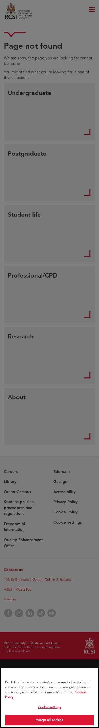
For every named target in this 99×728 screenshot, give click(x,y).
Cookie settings (49, 707)
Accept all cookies (49, 720)
